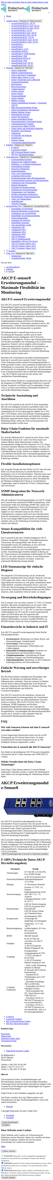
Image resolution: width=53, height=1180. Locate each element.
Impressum (5, 1034)
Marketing (8, 1170)
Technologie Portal (8, 1041)
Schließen (6, 1125)
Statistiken (8, 1163)
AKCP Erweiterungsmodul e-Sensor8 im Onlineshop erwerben (25, 854)
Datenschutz (6, 1036)
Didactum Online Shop (10, 1038)
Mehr (3, 1146)
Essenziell (8, 1156)
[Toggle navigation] (49, 12)
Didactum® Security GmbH (17, 1051)
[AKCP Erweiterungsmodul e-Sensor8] (26, 806)
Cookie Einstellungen (10, 1122)
